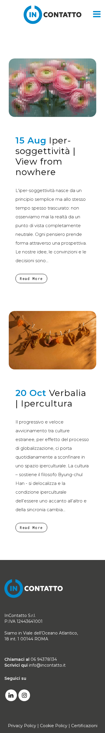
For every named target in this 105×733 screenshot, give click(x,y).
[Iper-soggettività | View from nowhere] (52, 87)
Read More (31, 278)
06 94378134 (44, 659)
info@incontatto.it (47, 665)
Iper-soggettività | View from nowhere (45, 156)
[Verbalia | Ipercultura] (52, 340)
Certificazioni (84, 725)
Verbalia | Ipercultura (50, 398)
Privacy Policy (22, 725)
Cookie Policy (53, 725)
